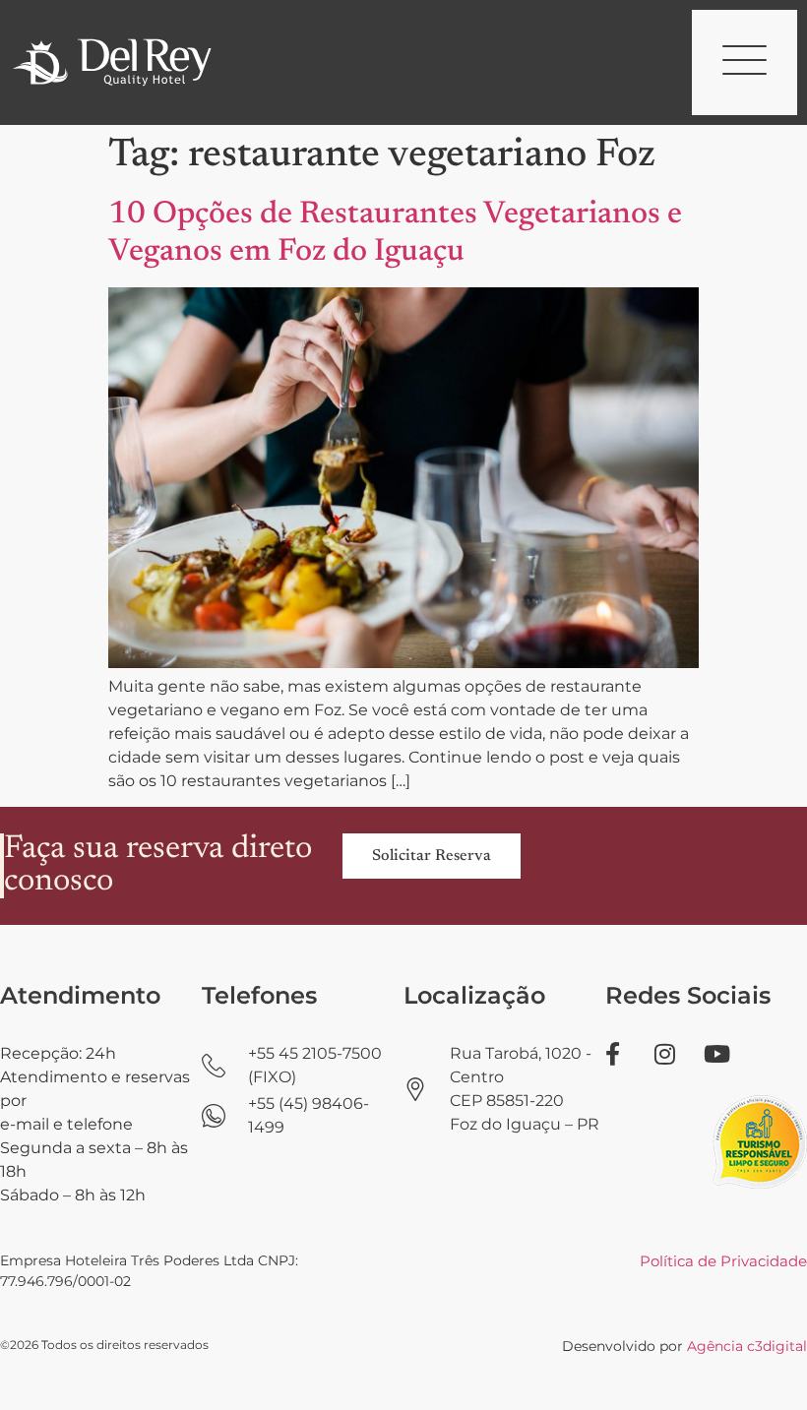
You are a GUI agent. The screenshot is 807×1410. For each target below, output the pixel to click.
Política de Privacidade (723, 1261)
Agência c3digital (747, 1346)
